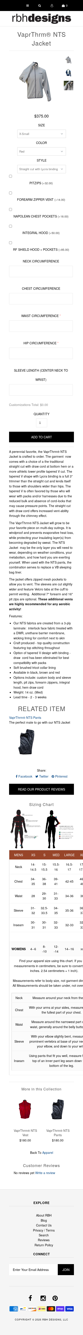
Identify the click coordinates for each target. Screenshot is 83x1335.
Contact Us (44, 1225)
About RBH (44, 1215)
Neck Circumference (41, 261)
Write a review (45, 1173)
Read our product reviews (41, 789)
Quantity (41, 414)
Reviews (44, 1240)
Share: (41, 770)
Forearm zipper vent (41, 199)
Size (41, 125)
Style (41, 160)
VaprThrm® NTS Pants (25, 717)
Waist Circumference (40, 315)
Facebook (24, 776)
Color (41, 142)
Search (44, 1235)
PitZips (41, 183)
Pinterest (61, 776)
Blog (44, 1220)
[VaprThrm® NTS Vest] (25, 1122)
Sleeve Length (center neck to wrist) (41, 375)
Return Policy (44, 1245)
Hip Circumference (39, 343)
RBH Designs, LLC (55, 1319)
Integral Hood (41, 232)
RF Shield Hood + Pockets (41, 249)
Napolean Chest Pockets (41, 216)
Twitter (43, 776)
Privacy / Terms (44, 1230)
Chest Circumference (41, 288)
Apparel (47, 1152)
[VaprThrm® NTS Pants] (58, 1122)
